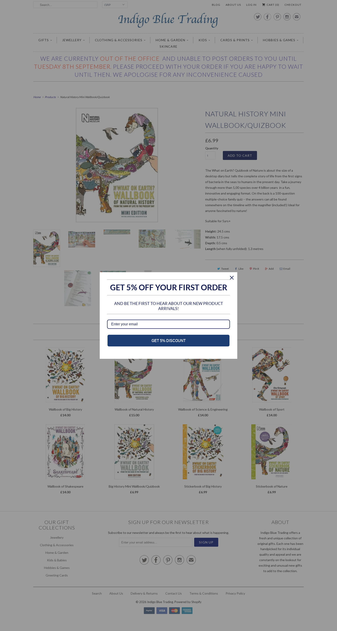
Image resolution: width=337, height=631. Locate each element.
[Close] (231, 277)
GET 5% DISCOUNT (169, 341)
